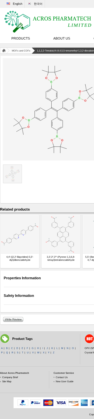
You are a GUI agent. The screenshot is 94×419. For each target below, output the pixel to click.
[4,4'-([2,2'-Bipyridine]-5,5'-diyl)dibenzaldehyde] (20, 234)
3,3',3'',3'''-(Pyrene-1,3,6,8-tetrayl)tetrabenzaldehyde (61, 258)
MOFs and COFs (21, 50)
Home (5, 51)
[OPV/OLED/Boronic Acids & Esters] (48, 22)
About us (61, 38)
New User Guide (64, 381)
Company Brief (10, 377)
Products (20, 38)
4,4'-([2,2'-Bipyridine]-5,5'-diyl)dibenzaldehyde (19, 258)
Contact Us (62, 377)
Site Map (6, 381)
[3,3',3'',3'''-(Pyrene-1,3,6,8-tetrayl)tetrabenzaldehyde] (61, 234)
